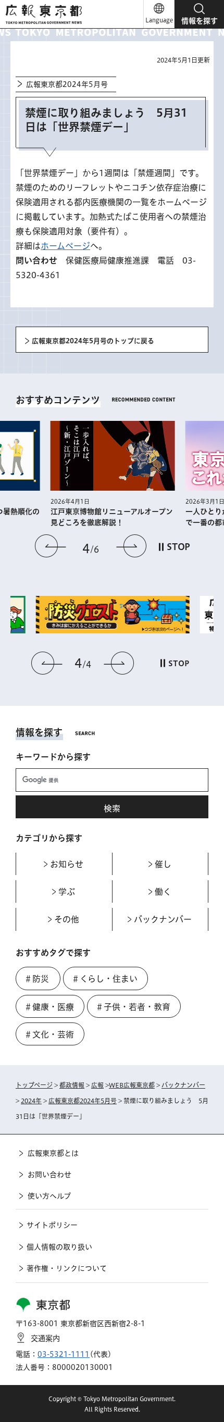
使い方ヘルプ (49, 1196)
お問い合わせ (49, 1174)
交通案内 (45, 1338)
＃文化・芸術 (49, 1034)
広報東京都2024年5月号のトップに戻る (93, 341)
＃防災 (36, 979)
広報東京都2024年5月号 (67, 84)
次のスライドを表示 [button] (131, 545)
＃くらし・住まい (104, 979)
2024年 (31, 1100)
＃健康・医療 (49, 1007)
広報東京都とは (53, 1153)
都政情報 (71, 1085)
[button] (199, 14)
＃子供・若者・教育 (132, 1007)
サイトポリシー (52, 1225)
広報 (97, 1085)
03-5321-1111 (64, 1354)
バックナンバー (183, 1085)
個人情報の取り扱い (59, 1247)
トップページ (34, 1085)
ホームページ (65, 246)
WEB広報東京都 (132, 1085)
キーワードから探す (53, 757)
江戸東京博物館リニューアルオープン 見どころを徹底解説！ (113, 517)
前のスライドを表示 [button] (50, 545)
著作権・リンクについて (67, 1268)
